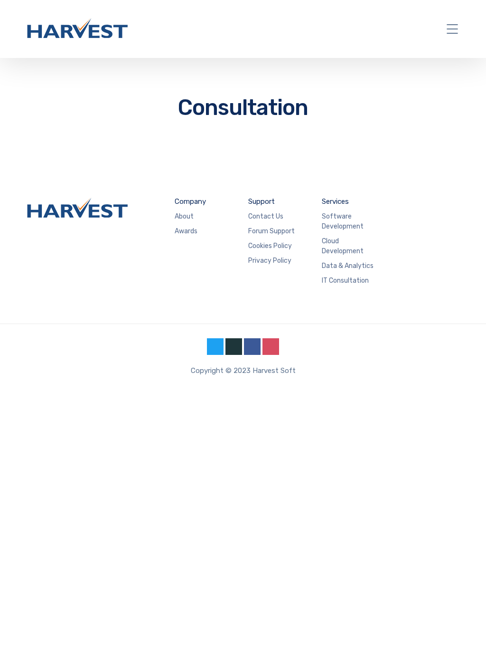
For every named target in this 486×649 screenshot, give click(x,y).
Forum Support (271, 231)
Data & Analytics (348, 266)
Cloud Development (343, 246)
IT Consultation (345, 281)
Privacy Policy (269, 261)
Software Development (343, 221)
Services (335, 201)
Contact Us (265, 216)
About (184, 216)
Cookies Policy (270, 246)
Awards (186, 231)
